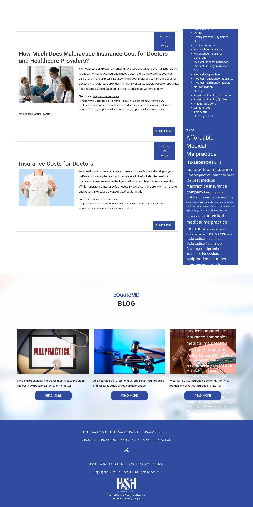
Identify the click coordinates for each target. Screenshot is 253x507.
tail (187, 406)
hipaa (201, 216)
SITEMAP (158, 464)
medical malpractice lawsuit (212, 82)
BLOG (146, 439)
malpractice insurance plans (114, 109)
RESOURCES (107, 439)
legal (210, 233)
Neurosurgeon (203, 87)
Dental (198, 32)
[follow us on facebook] (120, 450)
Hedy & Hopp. (133, 498)
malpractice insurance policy (147, 109)
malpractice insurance (146, 104)
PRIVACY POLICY (137, 464)
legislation (220, 233)
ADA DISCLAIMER (111, 464)
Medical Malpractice (207, 74)
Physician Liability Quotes (210, 99)
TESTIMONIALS (129, 439)
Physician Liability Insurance (212, 95)
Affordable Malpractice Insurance (114, 100)
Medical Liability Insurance (211, 62)
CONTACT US (162, 439)
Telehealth (201, 112)
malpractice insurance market (115, 207)
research (230, 402)
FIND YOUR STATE (95, 432)
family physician (154, 100)
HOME (93, 464)
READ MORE (164, 131)
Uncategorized (203, 116)
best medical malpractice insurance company (206, 186)
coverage (204, 201)
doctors (139, 100)
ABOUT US (89, 439)
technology (196, 406)
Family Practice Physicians (211, 37)
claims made (192, 202)
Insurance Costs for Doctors (56, 163)
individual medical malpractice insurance (206, 222)
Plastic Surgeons (205, 103)
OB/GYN (199, 91)
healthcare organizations (93, 104)
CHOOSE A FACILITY (156, 432)
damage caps (216, 202)
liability (230, 234)
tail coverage (202, 107)
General (199, 41)
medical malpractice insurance (214, 78)
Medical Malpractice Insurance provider (209, 371)
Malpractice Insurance (106, 96)
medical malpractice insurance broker (208, 316)
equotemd (191, 210)
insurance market (205, 45)
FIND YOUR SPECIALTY (125, 432)
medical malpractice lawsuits (35, 113)
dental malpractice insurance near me (215, 206)
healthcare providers (120, 104)
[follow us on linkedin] (133, 450)
